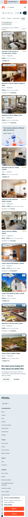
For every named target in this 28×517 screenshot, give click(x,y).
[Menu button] (25, 7)
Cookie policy (4, 431)
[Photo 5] (15, 48)
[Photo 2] (13, 48)
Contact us (4, 465)
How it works (4, 443)
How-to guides (5, 491)
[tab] (3, 18)
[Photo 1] (12, 48)
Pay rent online (5, 450)
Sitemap (3, 435)
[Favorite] (24, 65)
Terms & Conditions (6, 425)
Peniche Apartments (6, 24)
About (3, 412)
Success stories (5, 495)
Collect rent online (6, 488)
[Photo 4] (14, 48)
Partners (3, 421)
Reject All (14, 508)
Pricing (3, 446)
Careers (3, 415)
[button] (7, 12)
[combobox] (15, 7)
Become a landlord (6, 480)
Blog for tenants (5, 453)
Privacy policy (4, 428)
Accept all (14, 513)
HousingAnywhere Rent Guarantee (7, 484)
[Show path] (15, 22)
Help (2, 461)
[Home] (3, 7)
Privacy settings (8, 504)
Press (2, 418)
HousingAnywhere (7, 22)
